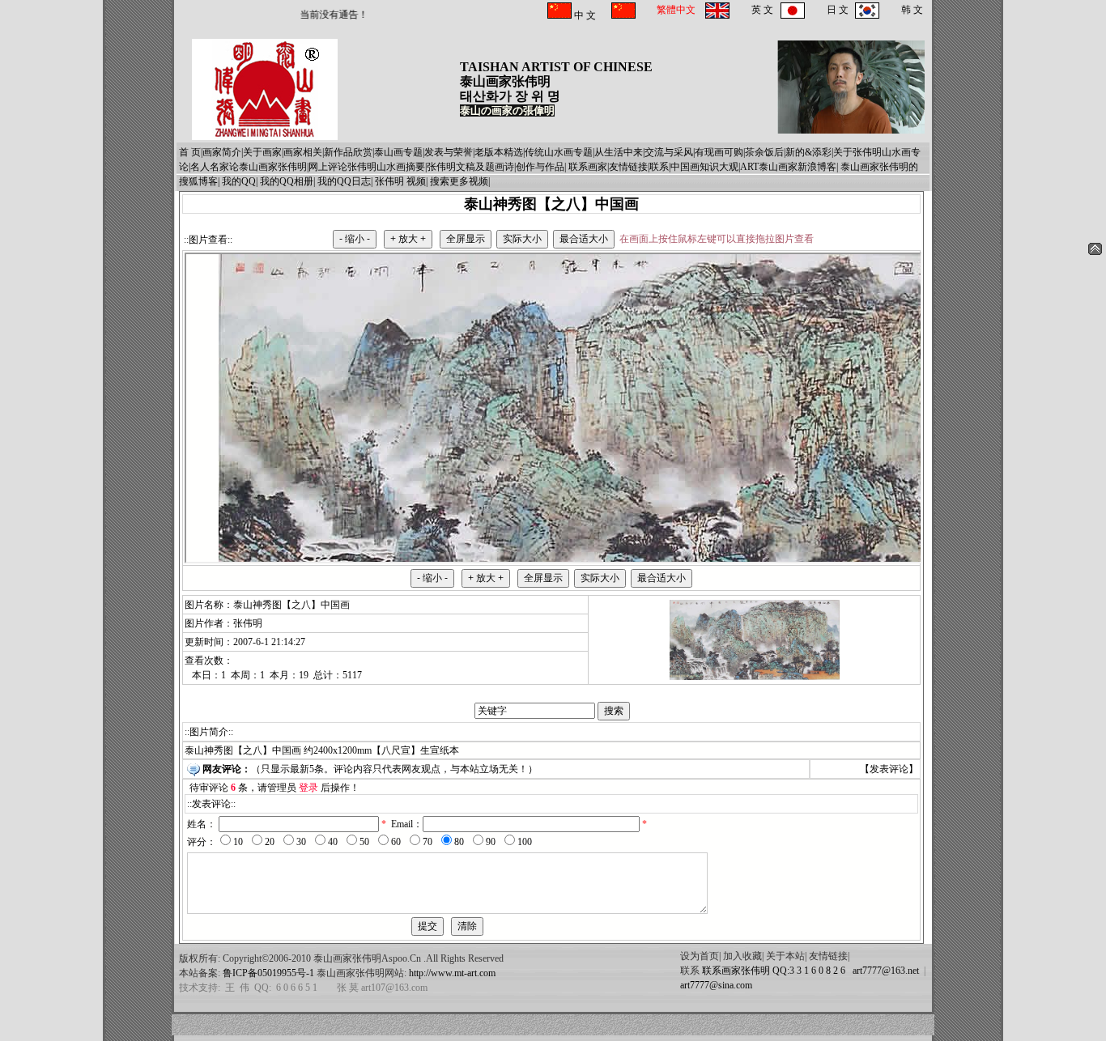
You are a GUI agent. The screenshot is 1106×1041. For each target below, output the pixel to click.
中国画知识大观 (704, 166)
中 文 (584, 15)
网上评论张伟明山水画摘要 (366, 166)
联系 (659, 166)
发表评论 (889, 769)
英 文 (762, 9)
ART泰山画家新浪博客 (788, 166)
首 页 (190, 152)
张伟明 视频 (400, 181)
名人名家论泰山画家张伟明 (248, 166)
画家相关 (302, 152)
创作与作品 (540, 166)
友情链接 (628, 166)
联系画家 (587, 166)
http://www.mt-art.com (452, 973)
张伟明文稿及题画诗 (470, 166)
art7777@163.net (883, 970)
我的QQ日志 (344, 181)
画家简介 (221, 152)
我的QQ (239, 181)
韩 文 (912, 9)
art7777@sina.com (716, 985)
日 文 (838, 9)
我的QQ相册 (286, 181)
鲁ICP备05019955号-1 (268, 973)
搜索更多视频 (459, 181)
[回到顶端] (1095, 251)
